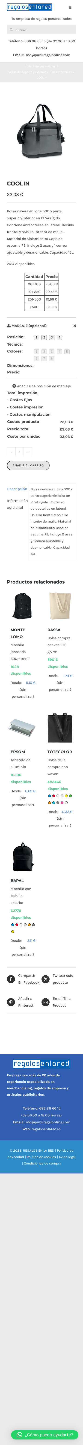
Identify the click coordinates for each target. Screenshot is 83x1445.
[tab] (16, 489)
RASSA (53, 630)
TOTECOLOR (59, 752)
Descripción (16, 489)
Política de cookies (41, 1157)
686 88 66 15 (35, 41)
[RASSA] (60, 606)
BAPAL (17, 881)
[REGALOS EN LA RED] (29, 7)
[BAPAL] (23, 857)
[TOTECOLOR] (60, 728)
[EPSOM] (23, 728)
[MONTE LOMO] (23, 606)
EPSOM (18, 752)
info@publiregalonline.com (47, 55)
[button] (44, 1434)
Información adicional (16, 504)
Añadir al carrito (28, 465)
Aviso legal (67, 1157)
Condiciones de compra (42, 1163)
